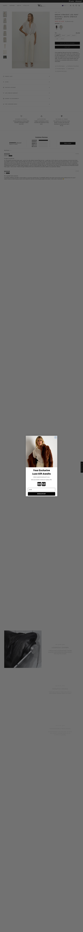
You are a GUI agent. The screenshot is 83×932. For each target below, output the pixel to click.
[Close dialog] (55, 437)
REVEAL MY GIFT (41, 494)
